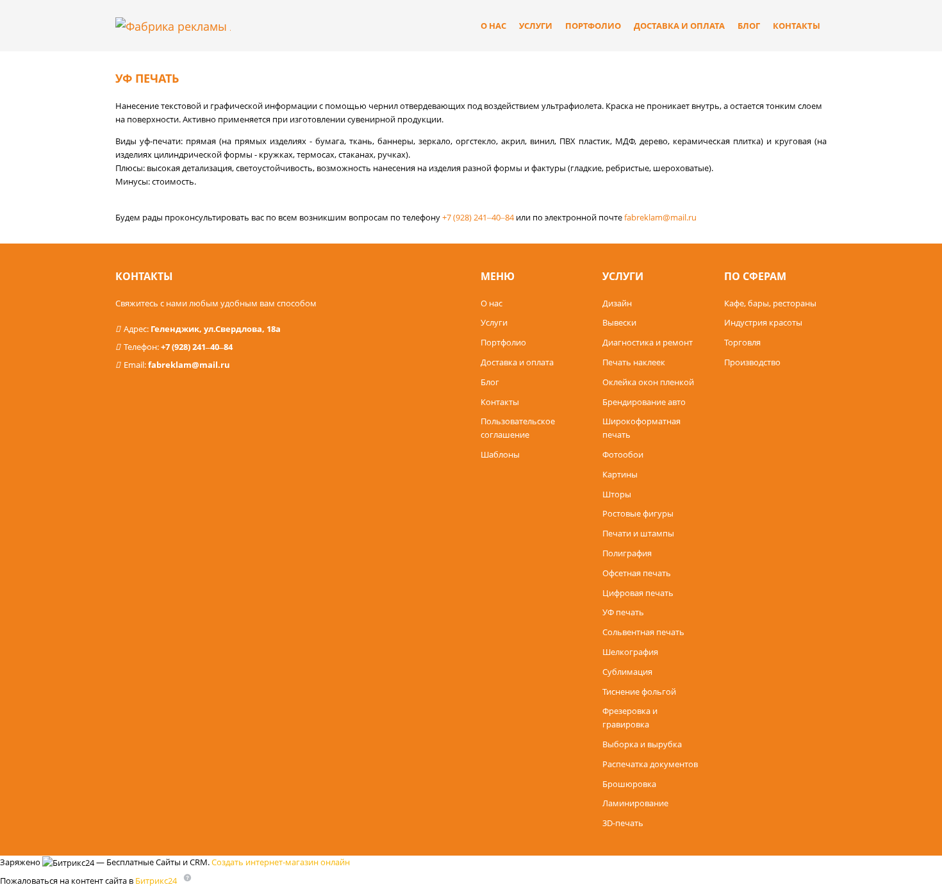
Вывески (619, 322)
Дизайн (617, 303)
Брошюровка (629, 784)
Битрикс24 (156, 880)
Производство (752, 362)
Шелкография (630, 652)
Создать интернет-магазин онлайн (280, 862)
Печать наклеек (633, 362)
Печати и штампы (638, 533)
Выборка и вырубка (642, 744)
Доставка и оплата (679, 25)
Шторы (616, 494)
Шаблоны (500, 454)
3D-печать (622, 823)
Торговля (742, 342)
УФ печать (623, 612)
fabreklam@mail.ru (189, 364)
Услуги (535, 25)
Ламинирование (635, 803)
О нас (493, 25)
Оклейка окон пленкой (648, 382)
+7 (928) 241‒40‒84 (197, 346)
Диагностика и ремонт (647, 342)
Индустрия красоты (763, 322)
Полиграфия (627, 553)
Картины (620, 474)
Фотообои (622, 454)
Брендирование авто (644, 402)
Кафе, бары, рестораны (770, 303)
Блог (749, 25)
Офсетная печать (636, 573)
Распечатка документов (650, 764)
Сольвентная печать (643, 632)
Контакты (796, 25)
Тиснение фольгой (639, 691)
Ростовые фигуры (637, 513)
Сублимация (627, 671)
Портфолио (593, 25)
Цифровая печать (637, 593)
